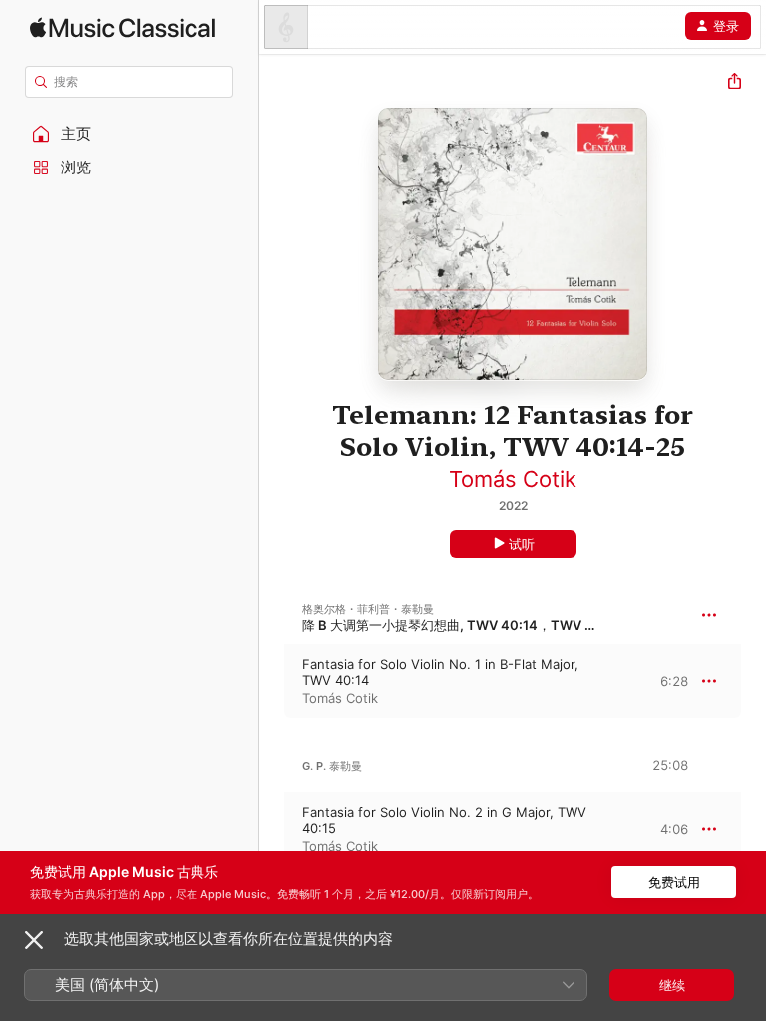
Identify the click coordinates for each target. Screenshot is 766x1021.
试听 (522, 544)
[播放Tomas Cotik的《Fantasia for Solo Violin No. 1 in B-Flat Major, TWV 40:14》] (272, 681)
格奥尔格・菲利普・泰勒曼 (368, 609)
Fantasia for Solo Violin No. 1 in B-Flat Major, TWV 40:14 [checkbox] (440, 672)
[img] (122, 27)
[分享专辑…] (734, 83)
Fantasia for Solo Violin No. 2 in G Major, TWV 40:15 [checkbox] (444, 820)
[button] (129, 134)
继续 (672, 985)
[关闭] (34, 940)
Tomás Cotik (512, 479)
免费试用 (674, 882)
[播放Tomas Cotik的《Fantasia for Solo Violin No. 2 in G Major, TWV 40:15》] (272, 829)
